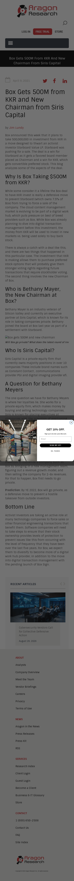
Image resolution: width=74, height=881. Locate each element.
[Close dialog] (71, 422)
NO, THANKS (55, 451)
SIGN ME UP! (55, 445)
